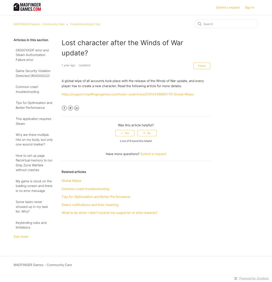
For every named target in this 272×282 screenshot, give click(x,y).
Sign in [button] (249, 7)
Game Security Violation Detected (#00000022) (33, 73)
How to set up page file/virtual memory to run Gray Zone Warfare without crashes (34, 163)
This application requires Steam (33, 121)
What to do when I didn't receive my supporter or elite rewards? (109, 213)
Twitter (70, 108)
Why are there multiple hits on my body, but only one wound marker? (34, 139)
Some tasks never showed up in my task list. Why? (32, 206)
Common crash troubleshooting (27, 89)
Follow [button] (202, 65)
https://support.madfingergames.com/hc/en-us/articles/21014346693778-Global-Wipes (128, 94)
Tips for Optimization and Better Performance (34, 105)
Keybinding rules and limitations (31, 225)
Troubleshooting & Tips (85, 24)
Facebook (64, 108)
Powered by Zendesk (254, 278)
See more (21, 237)
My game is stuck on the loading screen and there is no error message (34, 186)
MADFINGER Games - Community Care (39, 24)
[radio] (125, 133)
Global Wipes (71, 181)
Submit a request (228, 7)
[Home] (27, 10)
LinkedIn (76, 108)
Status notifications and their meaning (90, 205)
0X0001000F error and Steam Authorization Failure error (32, 55)
